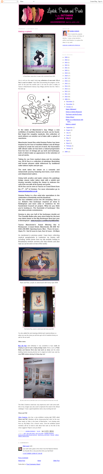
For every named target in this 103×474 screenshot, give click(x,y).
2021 (66, 68)
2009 (66, 99)
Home (39, 460)
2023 (66, 62)
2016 (66, 81)
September (69, 127)
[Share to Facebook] (51, 431)
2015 (66, 83)
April (67, 140)
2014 (66, 86)
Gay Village (39, 433)
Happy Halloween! (71, 109)
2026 (66, 57)
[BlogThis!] (47, 431)
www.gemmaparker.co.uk (27, 191)
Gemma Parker (74, 31)
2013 (66, 89)
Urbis (57, 434)
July (67, 133)
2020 (66, 70)
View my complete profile (71, 45)
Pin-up (52, 434)
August (68, 130)
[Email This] (45, 431)
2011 (66, 94)
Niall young (26, 446)
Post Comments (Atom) (33, 464)
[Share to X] (49, 431)
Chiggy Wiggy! (70, 117)
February (69, 146)
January (68, 148)
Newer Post (21, 460)
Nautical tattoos (43, 434)
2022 (66, 65)
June (68, 135)
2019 (66, 73)
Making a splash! (71, 124)
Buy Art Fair (22, 346)
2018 (66, 75)
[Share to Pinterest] (53, 431)
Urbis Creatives (22, 417)
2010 (66, 96)
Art (25, 433)
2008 (66, 151)
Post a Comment (23, 458)
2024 (66, 60)
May (67, 138)
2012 (66, 91)
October (68, 107)
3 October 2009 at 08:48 (32, 453)
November (69, 104)
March (68, 143)
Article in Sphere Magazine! (74, 112)
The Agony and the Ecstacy (74, 114)
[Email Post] (42, 431)
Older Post (56, 460)
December (69, 101)
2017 (66, 78)
